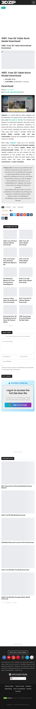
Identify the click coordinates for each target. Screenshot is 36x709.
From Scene (10, 90)
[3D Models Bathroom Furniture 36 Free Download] (18, 529)
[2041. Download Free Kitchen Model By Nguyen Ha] (10, 252)
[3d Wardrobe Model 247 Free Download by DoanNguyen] (10, 272)
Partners (28, 686)
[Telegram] (27, 657)
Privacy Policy (9, 686)
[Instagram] (13, 657)
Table (3, 7)
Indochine (8, 207)
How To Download (19, 689)
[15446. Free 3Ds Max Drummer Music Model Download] (18, 583)
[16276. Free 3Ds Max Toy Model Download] (18, 556)
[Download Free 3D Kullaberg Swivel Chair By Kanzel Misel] (10, 309)
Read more (18, 670)
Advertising (8, 689)
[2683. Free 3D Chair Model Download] (26, 234)
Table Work (20, 207)
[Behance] (32, 657)
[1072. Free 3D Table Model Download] (26, 252)
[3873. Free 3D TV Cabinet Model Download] (26, 291)
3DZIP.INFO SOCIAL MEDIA (18, 652)
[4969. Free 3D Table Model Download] (18, 501)
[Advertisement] (18, 23)
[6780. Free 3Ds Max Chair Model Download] (26, 272)
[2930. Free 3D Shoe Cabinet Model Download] (10, 234)
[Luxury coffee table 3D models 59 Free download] (10, 291)
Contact (18, 691)
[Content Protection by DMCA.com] (8, 698)
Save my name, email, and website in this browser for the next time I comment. (18, 368)
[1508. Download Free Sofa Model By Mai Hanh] (26, 309)
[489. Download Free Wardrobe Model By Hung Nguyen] (18, 472)
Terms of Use (19, 686)
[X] (23, 657)
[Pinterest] (18, 657)
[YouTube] (9, 657)
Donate (29, 689)
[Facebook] (4, 657)
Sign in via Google (20, 405)
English (15, 678)
